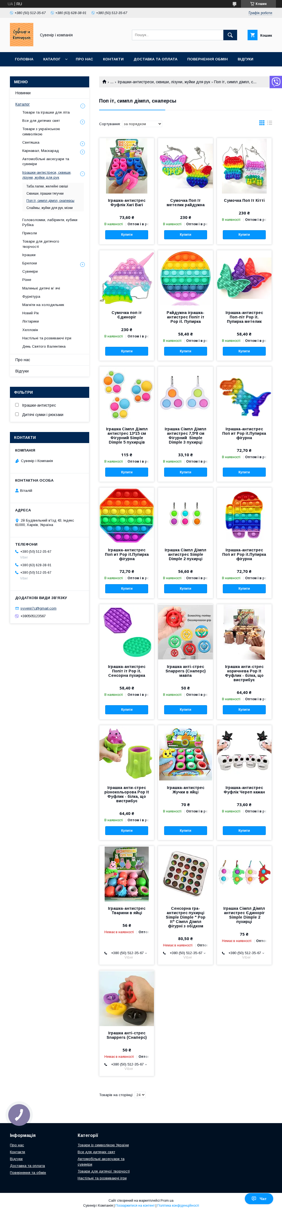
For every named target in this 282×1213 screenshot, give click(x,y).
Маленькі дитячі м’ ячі (41, 288)
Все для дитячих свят (41, 121)
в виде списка (269, 124)
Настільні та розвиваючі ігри (46, 338)
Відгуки (245, 59)
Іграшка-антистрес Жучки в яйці (185, 789)
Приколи (29, 233)
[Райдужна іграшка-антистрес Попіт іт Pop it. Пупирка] (185, 277)
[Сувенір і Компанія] (21, 45)
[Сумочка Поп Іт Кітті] (244, 165)
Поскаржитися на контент (135, 1205)
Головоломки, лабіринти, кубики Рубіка (49, 222)
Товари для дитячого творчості (40, 243)
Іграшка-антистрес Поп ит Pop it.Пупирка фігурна (244, 433)
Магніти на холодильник (43, 305)
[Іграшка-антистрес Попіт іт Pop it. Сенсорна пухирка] (126, 631)
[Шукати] (230, 35)
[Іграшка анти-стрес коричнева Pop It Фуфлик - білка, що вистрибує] (244, 631)
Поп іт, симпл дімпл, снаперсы (50, 201)
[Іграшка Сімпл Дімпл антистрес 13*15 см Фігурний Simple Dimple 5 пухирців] (126, 394)
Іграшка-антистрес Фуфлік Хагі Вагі (126, 202)
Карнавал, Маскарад (40, 151)
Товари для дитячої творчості (104, 1171)
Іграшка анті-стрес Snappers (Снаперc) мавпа (186, 671)
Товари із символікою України (103, 1145)
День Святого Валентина (44, 346)
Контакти (113, 59)
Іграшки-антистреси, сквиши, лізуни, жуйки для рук (164, 82)
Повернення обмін (207, 59)
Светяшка (30, 142)
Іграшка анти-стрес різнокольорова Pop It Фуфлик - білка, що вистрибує (126, 794)
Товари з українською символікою (41, 131)
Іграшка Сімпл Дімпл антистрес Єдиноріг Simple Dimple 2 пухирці (244, 915)
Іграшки (29, 255)
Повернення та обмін (28, 1173)
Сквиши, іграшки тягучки (45, 193)
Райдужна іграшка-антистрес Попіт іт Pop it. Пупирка (185, 317)
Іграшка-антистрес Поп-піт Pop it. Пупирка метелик (244, 317)
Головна (24, 59)
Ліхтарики (30, 321)
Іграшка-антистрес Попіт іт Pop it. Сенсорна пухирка (126, 671)
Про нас (84, 59)
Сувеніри (30, 271)
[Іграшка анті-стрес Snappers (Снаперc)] (126, 998)
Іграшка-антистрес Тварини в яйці (126, 910)
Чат (263, 1198)
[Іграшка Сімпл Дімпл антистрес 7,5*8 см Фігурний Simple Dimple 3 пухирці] (185, 394)
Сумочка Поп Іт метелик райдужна (186, 202)
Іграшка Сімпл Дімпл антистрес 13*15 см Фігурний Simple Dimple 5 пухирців (127, 435)
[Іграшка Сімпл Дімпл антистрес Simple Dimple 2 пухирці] (185, 515)
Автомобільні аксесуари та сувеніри (45, 161)
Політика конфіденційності (178, 1205)
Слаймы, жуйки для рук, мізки (49, 208)
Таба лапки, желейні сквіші (47, 186)
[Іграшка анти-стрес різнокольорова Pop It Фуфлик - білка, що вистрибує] (126, 752)
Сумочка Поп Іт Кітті (244, 200)
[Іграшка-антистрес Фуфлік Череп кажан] (244, 752)
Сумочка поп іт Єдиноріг (127, 314)
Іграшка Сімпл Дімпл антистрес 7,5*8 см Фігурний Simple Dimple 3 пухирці (185, 435)
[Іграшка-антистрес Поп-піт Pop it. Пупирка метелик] (244, 277)
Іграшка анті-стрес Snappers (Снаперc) (127, 1035)
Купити (126, 235)
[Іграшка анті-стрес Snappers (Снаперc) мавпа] (185, 631)
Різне (26, 280)
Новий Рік (30, 313)
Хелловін (30, 330)
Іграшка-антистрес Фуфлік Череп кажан (244, 789)
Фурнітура (31, 296)
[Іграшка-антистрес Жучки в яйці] (185, 752)
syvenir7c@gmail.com (38, 608)
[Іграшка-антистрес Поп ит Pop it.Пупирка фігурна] (244, 394)
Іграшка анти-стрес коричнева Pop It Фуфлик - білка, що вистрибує (244, 673)
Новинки (23, 93)
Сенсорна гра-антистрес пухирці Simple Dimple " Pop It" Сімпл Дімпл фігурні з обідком (185, 917)
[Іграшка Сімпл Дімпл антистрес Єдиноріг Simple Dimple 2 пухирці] (244, 873)
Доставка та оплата (155, 59)
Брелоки (29, 263)
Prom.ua (167, 1201)
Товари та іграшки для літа (46, 112)
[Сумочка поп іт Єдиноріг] (126, 277)
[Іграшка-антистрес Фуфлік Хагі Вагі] (126, 165)
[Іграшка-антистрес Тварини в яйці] (126, 873)
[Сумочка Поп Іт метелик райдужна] (185, 165)
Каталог (51, 59)
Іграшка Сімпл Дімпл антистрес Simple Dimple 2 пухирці (185, 554)
